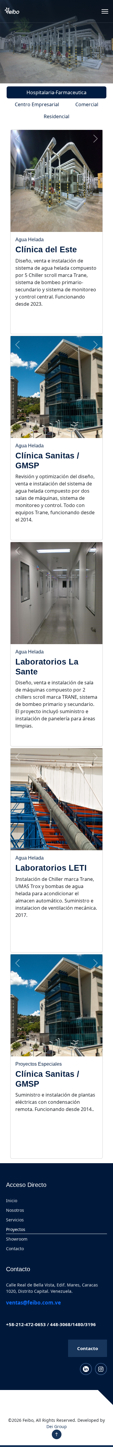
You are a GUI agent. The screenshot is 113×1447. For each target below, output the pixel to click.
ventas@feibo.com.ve (33, 1302)
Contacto (15, 1248)
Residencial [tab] (56, 116)
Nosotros (15, 1210)
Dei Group (56, 1426)
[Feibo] (12, 11)
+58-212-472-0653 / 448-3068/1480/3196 (51, 1324)
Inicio (11, 1200)
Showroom (16, 1239)
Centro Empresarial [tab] (37, 104)
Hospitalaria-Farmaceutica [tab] (56, 92)
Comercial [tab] (86, 104)
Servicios (15, 1220)
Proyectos (15, 1229)
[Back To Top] (56, 1434)
